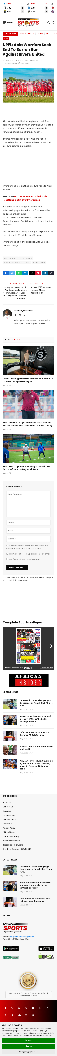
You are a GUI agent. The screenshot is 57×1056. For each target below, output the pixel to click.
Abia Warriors (10, 258)
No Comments (11, 63)
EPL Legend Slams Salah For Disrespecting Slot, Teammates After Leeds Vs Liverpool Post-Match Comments (15, 293)
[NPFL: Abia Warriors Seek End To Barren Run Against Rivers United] (28, 102)
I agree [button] (28, 1040)
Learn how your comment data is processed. (28, 579)
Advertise (7, 811)
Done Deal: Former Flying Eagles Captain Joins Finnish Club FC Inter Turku (36, 703)
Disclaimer (7, 823)
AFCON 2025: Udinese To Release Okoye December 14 (42, 290)
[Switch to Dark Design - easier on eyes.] (52, 22)
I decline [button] (28, 1046)
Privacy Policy (9, 828)
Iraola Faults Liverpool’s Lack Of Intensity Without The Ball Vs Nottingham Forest (35, 719)
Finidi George (26, 258)
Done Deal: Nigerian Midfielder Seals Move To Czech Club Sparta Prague (28, 380)
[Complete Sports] (28, 22)
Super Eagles (27, 33)
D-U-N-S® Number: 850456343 (17, 849)
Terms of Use (9, 815)
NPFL (48, 33)
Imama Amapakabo (13, 262)
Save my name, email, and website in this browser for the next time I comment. (27, 547)
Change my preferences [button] (28, 1052)
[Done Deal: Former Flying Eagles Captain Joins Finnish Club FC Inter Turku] (10, 704)
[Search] (48, 22)
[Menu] (8, 22)
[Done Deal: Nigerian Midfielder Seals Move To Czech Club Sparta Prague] (28, 360)
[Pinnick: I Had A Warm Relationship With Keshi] (10, 750)
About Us (7, 802)
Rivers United (39, 262)
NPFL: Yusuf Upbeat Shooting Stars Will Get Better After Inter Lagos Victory (27, 468)
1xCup (40, 33)
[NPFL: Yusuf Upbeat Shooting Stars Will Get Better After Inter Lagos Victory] (28, 448)
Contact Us (8, 806)
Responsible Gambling (13, 845)
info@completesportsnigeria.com (22, 937)
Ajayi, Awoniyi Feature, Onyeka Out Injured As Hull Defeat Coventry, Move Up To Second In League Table (37, 765)
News (6, 39)
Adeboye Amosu (23, 310)
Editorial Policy (9, 832)
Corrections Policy (11, 836)
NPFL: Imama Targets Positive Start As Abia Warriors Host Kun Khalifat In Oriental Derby (27, 424)
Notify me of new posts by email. (24, 559)
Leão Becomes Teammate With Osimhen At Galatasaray (35, 733)
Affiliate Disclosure (11, 840)
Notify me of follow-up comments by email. (29, 554)
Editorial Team (9, 819)
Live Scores (10, 34)
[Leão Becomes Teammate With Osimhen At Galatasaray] (10, 736)
